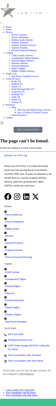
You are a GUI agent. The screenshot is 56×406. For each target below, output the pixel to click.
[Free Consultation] (21, 402)
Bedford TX (17, 84)
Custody (9, 53)
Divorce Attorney (19, 35)
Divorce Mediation (20, 37)
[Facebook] (7, 196)
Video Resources (19, 115)
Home (8, 27)
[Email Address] (35, 402)
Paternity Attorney (19, 63)
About (8, 29)
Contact (9, 117)
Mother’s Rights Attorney (23, 71)
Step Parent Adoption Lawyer (24, 76)
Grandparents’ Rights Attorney (25, 58)
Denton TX (16, 102)
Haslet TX (16, 99)
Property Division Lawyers (23, 45)
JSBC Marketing (26, 374)
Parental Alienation (20, 66)
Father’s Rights (18, 68)
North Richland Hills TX (22, 89)
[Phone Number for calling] (7, 402)
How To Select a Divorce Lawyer (32, 112)
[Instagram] (17, 196)
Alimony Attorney (19, 42)
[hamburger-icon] (1, 22)
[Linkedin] (26, 196)
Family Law (11, 73)
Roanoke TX (17, 94)
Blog (13, 107)
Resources (10, 104)
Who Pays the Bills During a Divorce (34, 110)
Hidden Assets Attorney (22, 40)
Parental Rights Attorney (22, 60)
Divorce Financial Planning (23, 50)
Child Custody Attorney (22, 55)
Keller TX (16, 81)
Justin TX (15, 97)
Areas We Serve (13, 79)
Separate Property (19, 47)
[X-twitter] (35, 196)
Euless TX (16, 86)
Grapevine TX (18, 92)
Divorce (9, 32)
